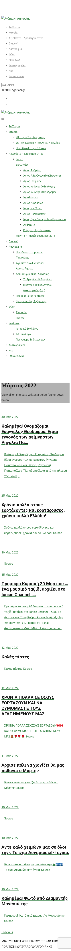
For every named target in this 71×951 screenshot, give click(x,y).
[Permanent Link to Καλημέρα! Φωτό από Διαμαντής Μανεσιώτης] (35, 881)
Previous (7, 932)
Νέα (11, 70)
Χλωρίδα (21, 312)
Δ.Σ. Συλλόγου (24, 334)
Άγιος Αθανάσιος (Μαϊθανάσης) (42, 175)
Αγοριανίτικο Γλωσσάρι (30, 263)
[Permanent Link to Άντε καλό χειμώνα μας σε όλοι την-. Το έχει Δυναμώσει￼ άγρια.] (35, 829)
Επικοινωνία (16, 76)
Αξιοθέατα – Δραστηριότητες (26, 38)
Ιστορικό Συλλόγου (27, 328)
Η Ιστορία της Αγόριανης (30, 137)
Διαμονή (13, 43)
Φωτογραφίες (17, 65)
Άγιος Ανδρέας (32, 170)
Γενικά (19, 159)
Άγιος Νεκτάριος (33, 202)
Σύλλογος (14, 59)
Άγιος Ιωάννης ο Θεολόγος (39, 186)
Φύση (12, 54)
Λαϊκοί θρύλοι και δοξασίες (32, 274)
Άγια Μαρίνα (30, 197)
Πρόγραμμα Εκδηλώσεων (31, 339)
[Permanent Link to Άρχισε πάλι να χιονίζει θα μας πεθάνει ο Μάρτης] (35, 747)
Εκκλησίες (22, 164)
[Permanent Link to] (35, 544)
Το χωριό (14, 27)
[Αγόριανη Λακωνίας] (15, 18)
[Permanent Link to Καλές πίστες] (35, 639)
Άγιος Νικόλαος (32, 208)
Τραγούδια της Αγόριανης (31, 301)
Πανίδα (20, 317)
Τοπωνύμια (22, 257)
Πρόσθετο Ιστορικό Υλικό (31, 148)
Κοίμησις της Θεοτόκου (37, 230)
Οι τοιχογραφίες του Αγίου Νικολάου (38, 142)
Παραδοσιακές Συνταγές (30, 295)
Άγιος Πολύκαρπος (34, 213)
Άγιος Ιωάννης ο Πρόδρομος (40, 192)
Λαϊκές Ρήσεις (24, 268)
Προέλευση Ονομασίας (29, 252)
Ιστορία (13, 32)
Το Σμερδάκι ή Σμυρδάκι (37, 279)
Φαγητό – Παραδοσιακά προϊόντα (35, 235)
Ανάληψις (29, 224)
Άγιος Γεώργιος (32, 181)
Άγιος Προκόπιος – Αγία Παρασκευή (44, 219)
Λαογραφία (15, 49)
